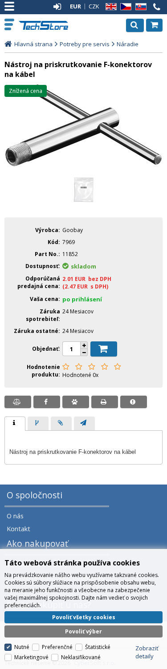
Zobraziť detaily (147, 652)
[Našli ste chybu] (133, 402)
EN (109, 7)
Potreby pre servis (85, 44)
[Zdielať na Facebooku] (46, 402)
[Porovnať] (17, 402)
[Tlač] (104, 402)
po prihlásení (82, 299)
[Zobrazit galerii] (83, 165)
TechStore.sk (44, 25)
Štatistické (97, 647)
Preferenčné (57, 647)
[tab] (14, 424)
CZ (124, 7)
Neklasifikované (81, 657)
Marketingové (31, 657)
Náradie (127, 44)
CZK (94, 6)
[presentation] (15, 423)
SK (139, 7)
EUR (75, 6)
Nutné (21, 647)
